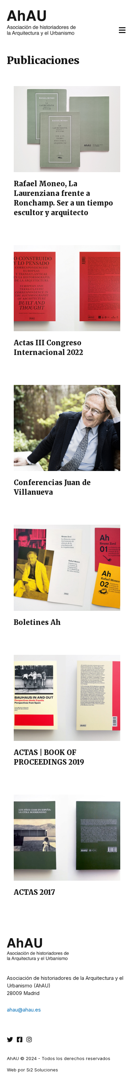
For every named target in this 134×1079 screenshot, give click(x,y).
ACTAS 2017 (34, 892)
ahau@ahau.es (24, 1010)
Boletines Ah (37, 622)
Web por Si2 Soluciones (32, 1069)
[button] (122, 30)
